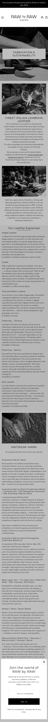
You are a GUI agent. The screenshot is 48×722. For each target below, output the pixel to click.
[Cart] (46, 17)
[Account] (42, 17)
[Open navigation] (5, 17)
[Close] (44, 662)
